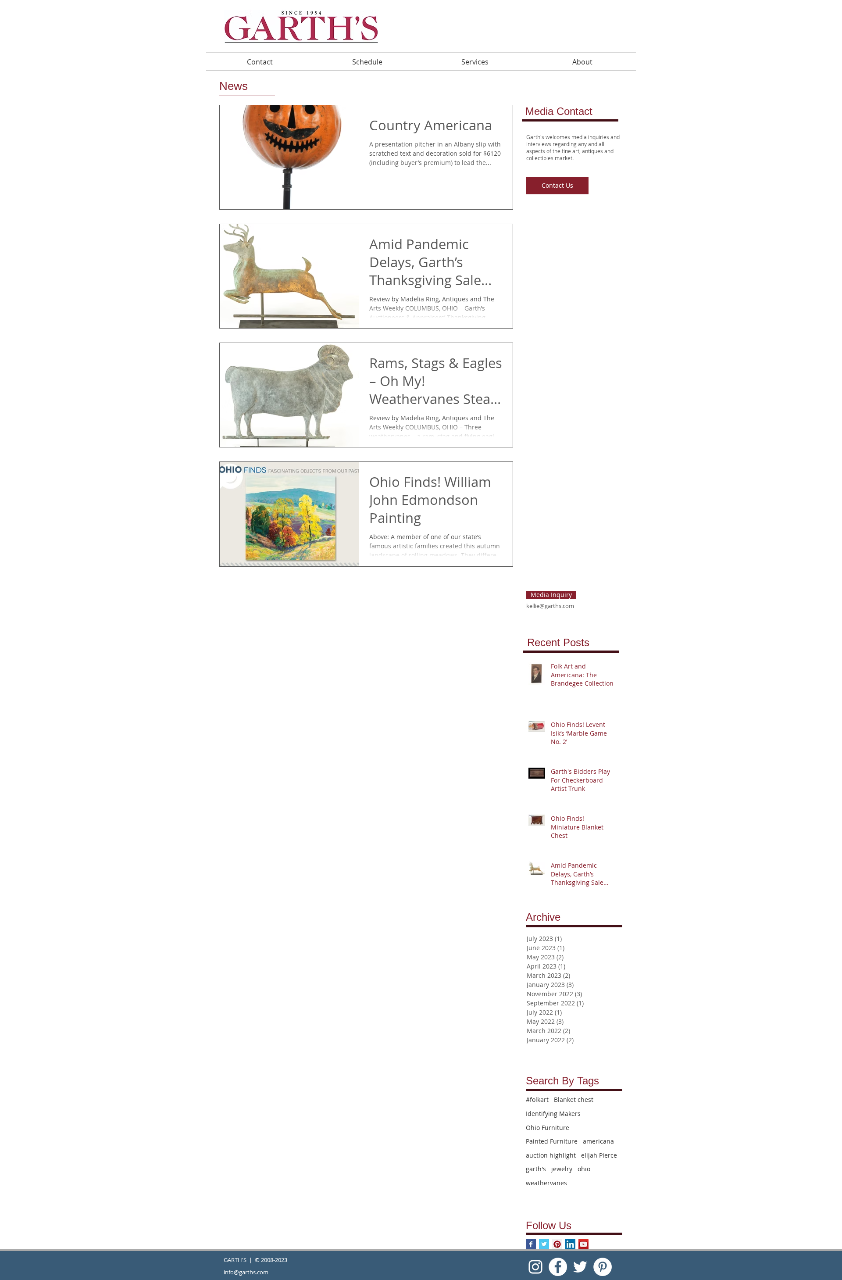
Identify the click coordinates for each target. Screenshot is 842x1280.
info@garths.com (246, 1272)
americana (598, 1141)
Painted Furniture (552, 1141)
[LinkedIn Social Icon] (570, 1244)
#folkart (537, 1099)
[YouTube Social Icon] (583, 1244)
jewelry (561, 1169)
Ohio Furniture (547, 1127)
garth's (536, 1169)
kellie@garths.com (550, 606)
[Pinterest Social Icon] (557, 1244)
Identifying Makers (553, 1113)
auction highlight (551, 1155)
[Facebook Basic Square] (531, 1244)
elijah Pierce (599, 1155)
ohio (584, 1169)
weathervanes (546, 1183)
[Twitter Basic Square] (544, 1244)
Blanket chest (573, 1099)
